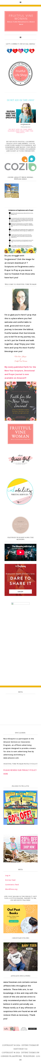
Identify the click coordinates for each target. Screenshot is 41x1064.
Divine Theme (28, 1052)
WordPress (29, 1056)
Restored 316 (20, 1049)
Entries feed (20, 703)
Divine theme (29, 1045)
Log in (20, 698)
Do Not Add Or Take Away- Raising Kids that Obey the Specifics (20, 130)
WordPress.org (20, 713)
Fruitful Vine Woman (21, 17)
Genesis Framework (11, 1056)
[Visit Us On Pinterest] (15, 52)
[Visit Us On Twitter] (26, 52)
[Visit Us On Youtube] (32, 52)
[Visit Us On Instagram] (20, 52)
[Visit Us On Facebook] (9, 52)
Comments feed (20, 708)
